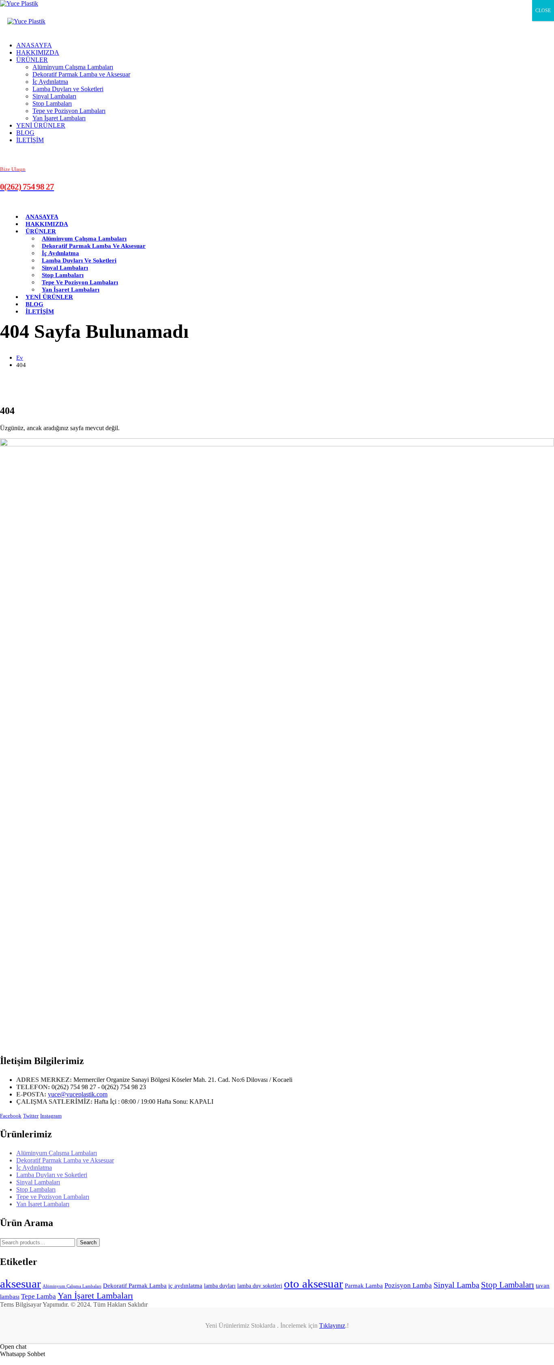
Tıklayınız (332, 1325)
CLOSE (543, 10)
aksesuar (20, 1283)
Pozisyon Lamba (408, 1285)
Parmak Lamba (364, 1285)
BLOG (25, 132)
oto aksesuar (313, 1283)
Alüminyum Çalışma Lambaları (72, 67)
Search (88, 1242)
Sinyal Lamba (456, 1285)
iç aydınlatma (185, 1285)
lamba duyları (220, 1285)
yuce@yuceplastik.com (77, 1094)
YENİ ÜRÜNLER (40, 125)
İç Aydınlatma (50, 81)
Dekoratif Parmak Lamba (135, 1285)
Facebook (10, 1116)
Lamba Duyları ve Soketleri (67, 88)
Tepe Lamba (38, 1296)
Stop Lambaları (52, 103)
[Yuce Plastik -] (19, 3)
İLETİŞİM (30, 139)
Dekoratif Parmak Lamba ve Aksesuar (81, 74)
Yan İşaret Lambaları (59, 118)
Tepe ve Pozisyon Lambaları (68, 110)
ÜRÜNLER (32, 59)
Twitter (31, 1116)
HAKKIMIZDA (37, 52)
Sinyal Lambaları (54, 96)
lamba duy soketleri (259, 1285)
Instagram (51, 1116)
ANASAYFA (34, 45)
